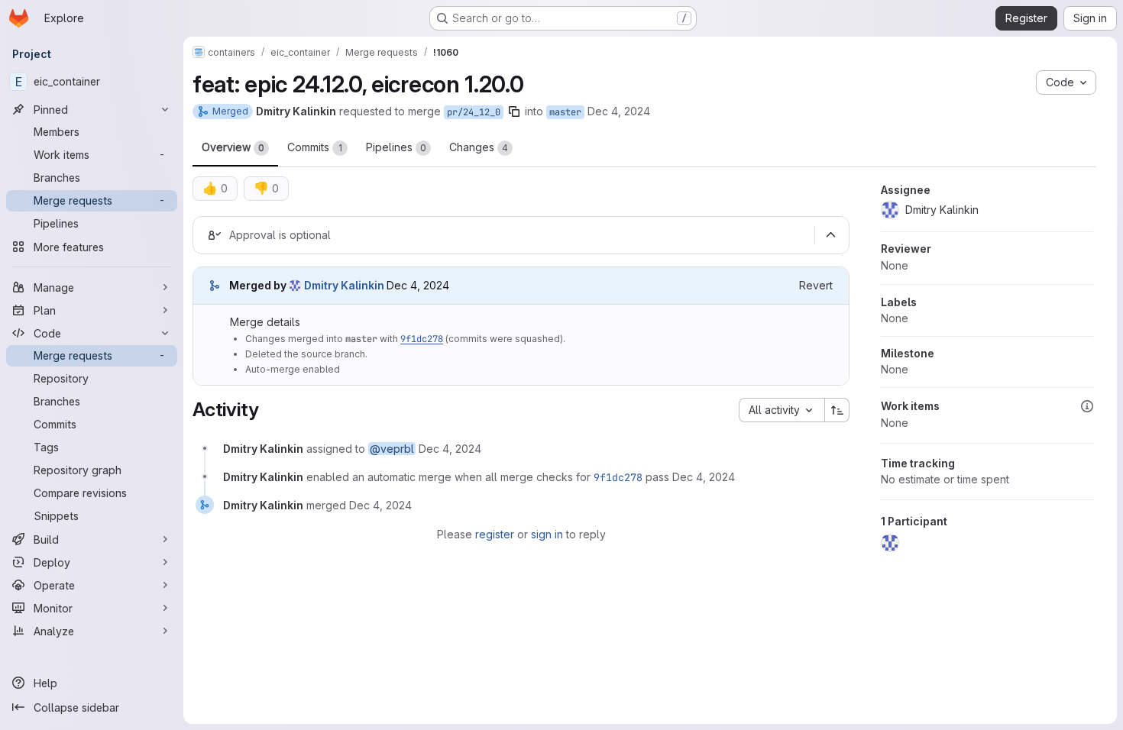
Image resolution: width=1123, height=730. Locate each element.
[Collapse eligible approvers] (830, 235)
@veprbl (392, 448)
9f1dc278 (421, 339)
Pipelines (396, 147)
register (494, 534)
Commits (314, 147)
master (565, 112)
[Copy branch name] (514, 111)
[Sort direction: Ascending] (837, 410)
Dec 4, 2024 (618, 111)
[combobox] (781, 410)
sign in (547, 534)
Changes (478, 147)
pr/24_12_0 (473, 112)
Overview (233, 147)
